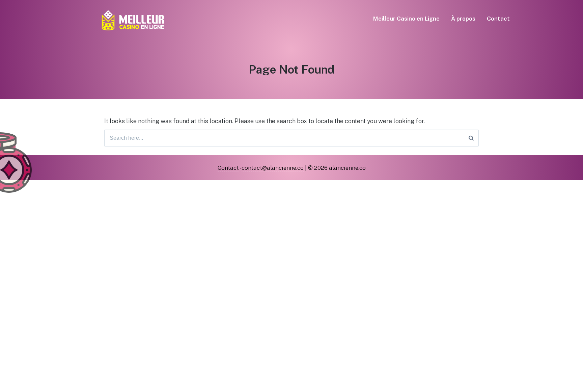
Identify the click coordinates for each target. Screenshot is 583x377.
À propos (463, 18)
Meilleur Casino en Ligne (406, 18)
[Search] (471, 138)
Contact (498, 18)
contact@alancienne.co (273, 167)
